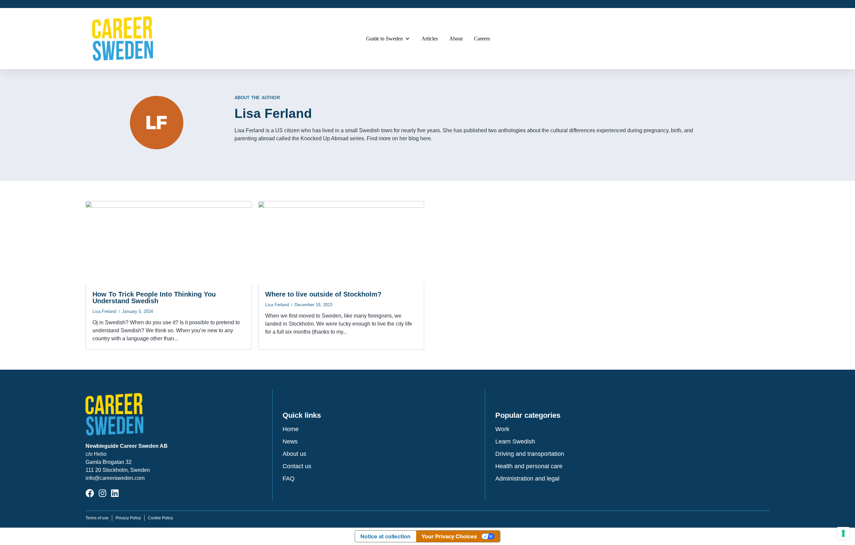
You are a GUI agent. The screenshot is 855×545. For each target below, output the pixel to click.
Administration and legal (527, 478)
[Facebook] (90, 493)
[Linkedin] (115, 493)
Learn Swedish (515, 441)
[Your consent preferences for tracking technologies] (843, 533)
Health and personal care (528, 466)
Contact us (297, 466)
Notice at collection (385, 536)
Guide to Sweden (384, 38)
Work (502, 429)
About (456, 38)
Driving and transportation (529, 453)
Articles (429, 38)
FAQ (289, 478)
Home (291, 429)
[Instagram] (102, 493)
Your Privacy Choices (449, 536)
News (290, 441)
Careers (482, 38)
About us (294, 453)
